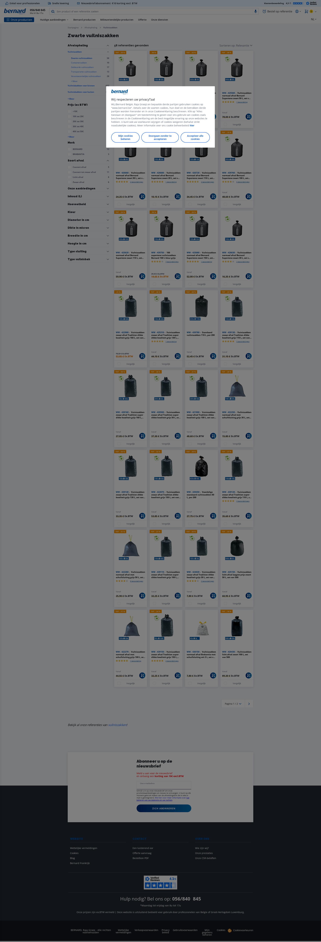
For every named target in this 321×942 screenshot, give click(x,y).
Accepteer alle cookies (195, 137)
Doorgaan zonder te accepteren (160, 137)
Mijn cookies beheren (125, 137)
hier (192, 125)
